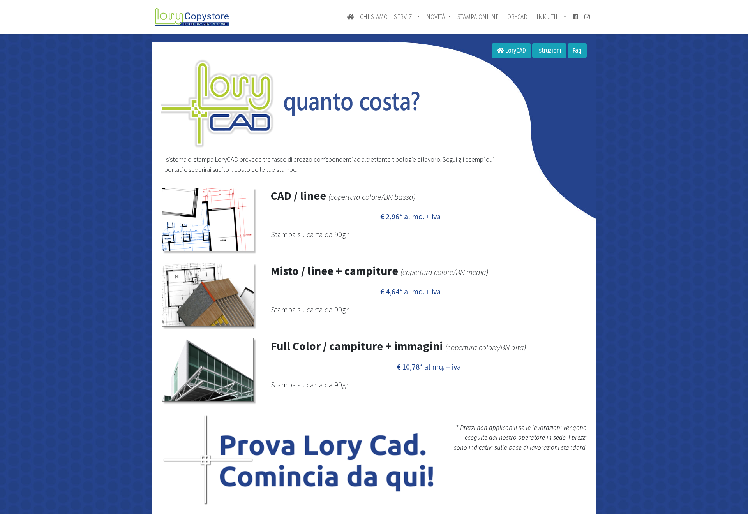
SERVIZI (404, 17)
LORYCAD (516, 17)
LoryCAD (515, 50)
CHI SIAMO (374, 17)
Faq (577, 50)
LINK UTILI (548, 17)
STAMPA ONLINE (478, 17)
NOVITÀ (436, 17)
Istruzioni (549, 50)
